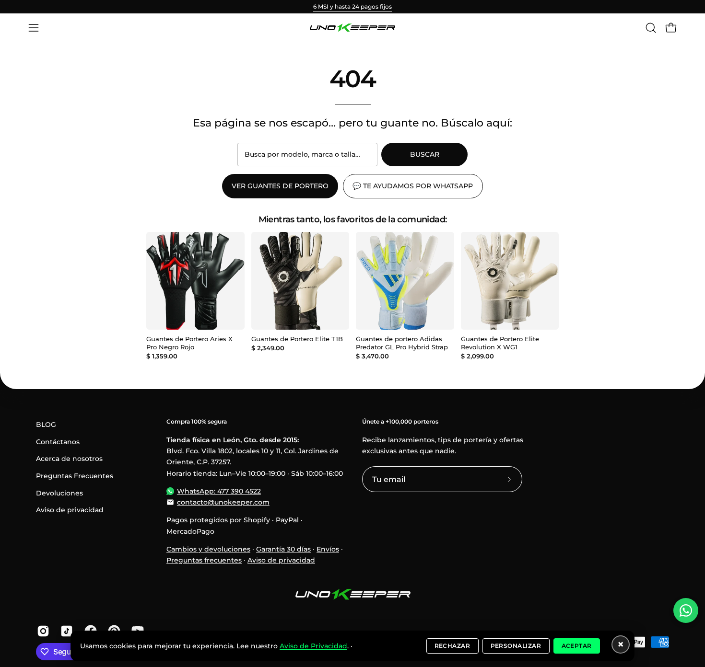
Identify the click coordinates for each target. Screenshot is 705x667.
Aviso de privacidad (70, 510)
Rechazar (452, 645)
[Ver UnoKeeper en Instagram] (41, 631)
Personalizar (516, 645)
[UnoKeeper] (352, 28)
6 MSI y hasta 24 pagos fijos (352, 6)
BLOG (46, 424)
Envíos (328, 549)
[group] (352, 6)
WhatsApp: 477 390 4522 (219, 491)
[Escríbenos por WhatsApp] (685, 610)
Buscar (424, 154)
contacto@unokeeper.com (223, 502)
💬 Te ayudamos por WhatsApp (412, 186)
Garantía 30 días (283, 549)
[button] (651, 28)
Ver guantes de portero (280, 186)
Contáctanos (58, 441)
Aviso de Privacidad (313, 646)
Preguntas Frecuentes (74, 476)
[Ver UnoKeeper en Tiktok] (64, 631)
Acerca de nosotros (69, 458)
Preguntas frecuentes (204, 560)
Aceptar (577, 645)
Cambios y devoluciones (208, 549)
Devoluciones (59, 493)
